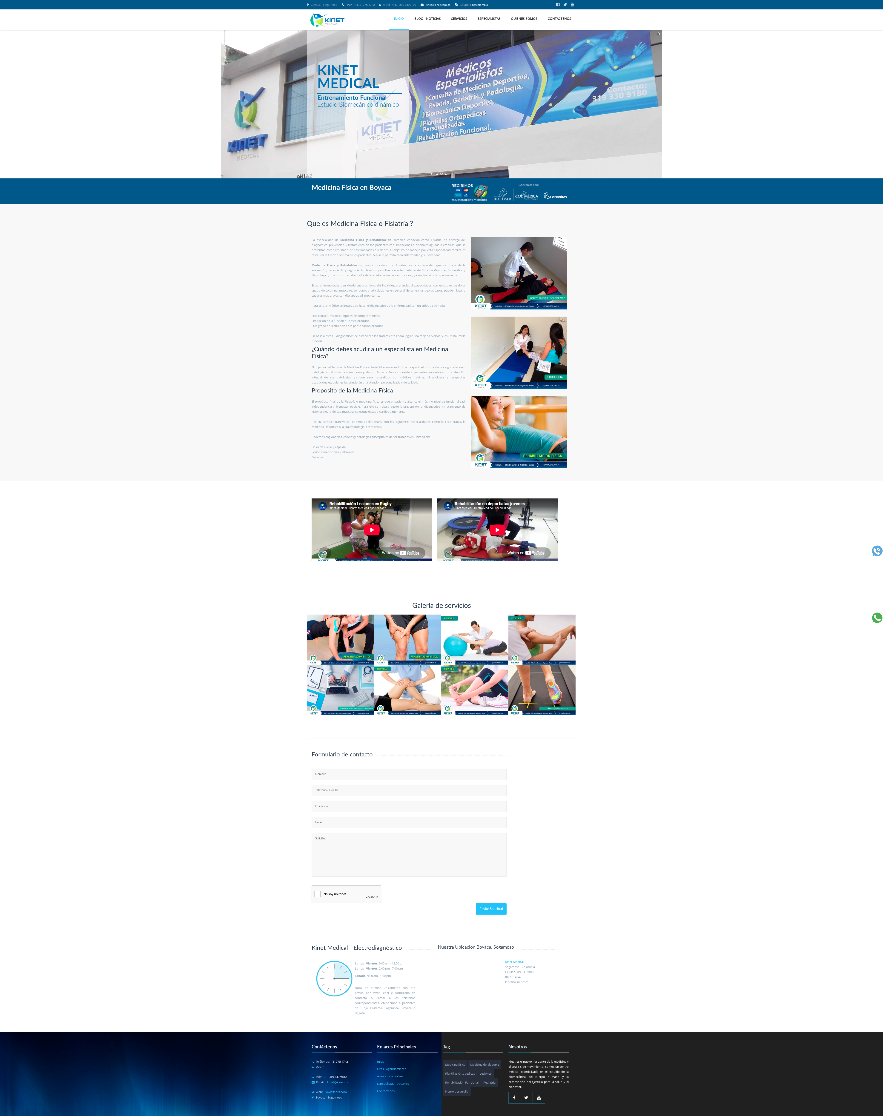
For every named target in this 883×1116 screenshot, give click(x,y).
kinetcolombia (479, 5)
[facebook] (558, 4)
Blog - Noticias (427, 18)
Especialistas (489, 18)
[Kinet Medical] (327, 20)
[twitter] (565, 4)
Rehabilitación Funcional (462, 1082)
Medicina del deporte (484, 1064)
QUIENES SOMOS (524, 18)
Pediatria (489, 1082)
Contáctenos (559, 18)
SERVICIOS (459, 18)
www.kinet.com (336, 1092)
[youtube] (572, 4)
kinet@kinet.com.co (438, 5)
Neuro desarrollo (456, 1091)
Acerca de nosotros (390, 1076)
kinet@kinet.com (338, 1082)
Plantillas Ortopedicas (460, 1073)
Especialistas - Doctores (393, 1084)
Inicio (399, 18)
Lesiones (486, 1073)
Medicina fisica (455, 1064)
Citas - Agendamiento (391, 1069)
